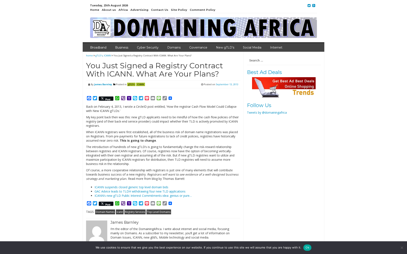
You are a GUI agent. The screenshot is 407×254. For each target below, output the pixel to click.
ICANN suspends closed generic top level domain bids (131, 187)
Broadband (98, 47)
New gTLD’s (225, 47)
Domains (174, 47)
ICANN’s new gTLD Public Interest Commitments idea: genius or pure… (143, 196)
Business (121, 47)
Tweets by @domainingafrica (267, 112)
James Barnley (103, 84)
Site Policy (179, 9)
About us (109, 9)
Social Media (252, 47)
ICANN (107, 55)
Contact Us (159, 9)
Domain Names (105, 212)
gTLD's (99, 55)
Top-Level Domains (158, 212)
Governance (198, 47)
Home (94, 9)
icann (120, 212)
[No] (402, 248)
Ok (307, 247)
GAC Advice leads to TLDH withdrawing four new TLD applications (140, 191)
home (89, 55)
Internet (276, 47)
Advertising (139, 9)
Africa (123, 9)
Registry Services (135, 212)
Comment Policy (202, 9)
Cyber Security (148, 47)
